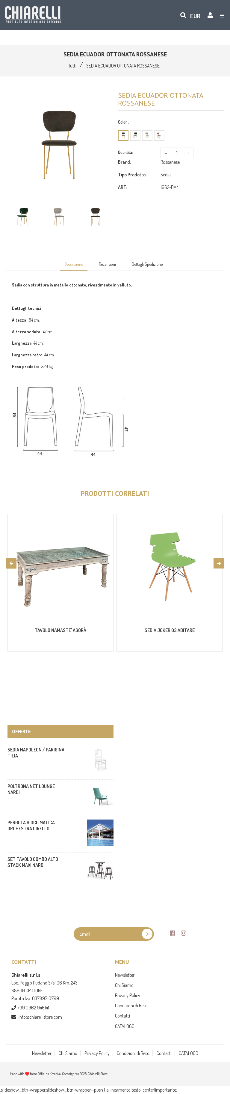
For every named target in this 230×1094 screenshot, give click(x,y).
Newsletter (124, 975)
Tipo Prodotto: (132, 175)
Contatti (122, 1016)
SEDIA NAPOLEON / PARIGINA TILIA (35, 753)
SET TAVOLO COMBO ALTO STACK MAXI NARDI (32, 862)
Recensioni (107, 264)
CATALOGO (124, 1026)
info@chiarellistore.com (40, 1017)
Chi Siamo (124, 985)
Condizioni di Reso (131, 1006)
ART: (122, 187)
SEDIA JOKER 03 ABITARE (170, 630)
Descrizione (73, 264)
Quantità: (125, 152)
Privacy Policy (127, 995)
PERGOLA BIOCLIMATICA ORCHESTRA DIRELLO (31, 826)
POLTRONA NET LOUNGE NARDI (31, 789)
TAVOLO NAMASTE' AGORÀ (60, 630)
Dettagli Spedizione (147, 264)
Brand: (124, 162)
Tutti (72, 66)
